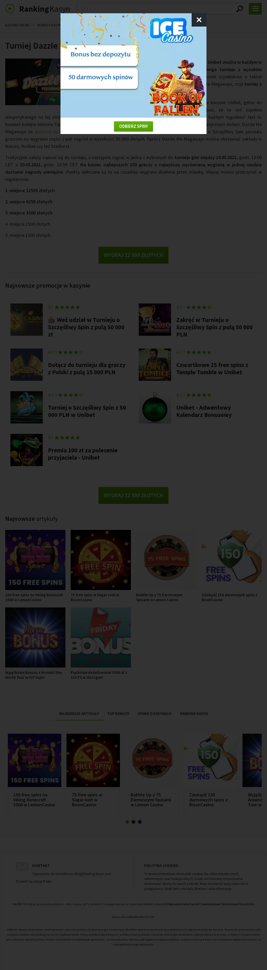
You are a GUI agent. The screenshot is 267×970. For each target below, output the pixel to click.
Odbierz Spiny (133, 126)
